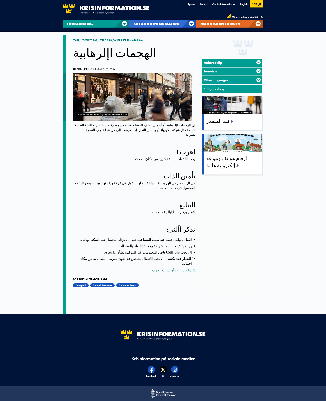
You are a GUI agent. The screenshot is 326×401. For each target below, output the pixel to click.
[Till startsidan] (106, 9)
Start (76, 40)
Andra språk (122, 40)
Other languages (216, 80)
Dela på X (81, 285)
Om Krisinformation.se (223, 4)
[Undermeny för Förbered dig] (258, 62)
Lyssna (191, 4)
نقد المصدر (217, 121)
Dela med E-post (127, 285)
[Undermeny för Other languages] (258, 80)
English (244, 4)
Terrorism (106, 40)
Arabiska (137, 40)
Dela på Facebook (102, 285)
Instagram (174, 376)
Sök (257, 4)
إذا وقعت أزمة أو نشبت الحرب (173, 270)
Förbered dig (89, 40)
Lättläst (203, 4)
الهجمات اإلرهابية (215, 89)
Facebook (151, 376)
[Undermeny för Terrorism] (258, 71)
